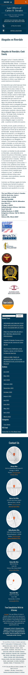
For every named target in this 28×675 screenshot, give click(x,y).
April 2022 (7, 412)
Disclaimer (7, 670)
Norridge (10, 657)
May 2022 (6, 408)
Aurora (11, 645)
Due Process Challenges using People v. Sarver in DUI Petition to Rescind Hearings (13, 351)
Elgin (4, 655)
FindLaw (22, 672)
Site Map (13, 670)
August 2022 (7, 396)
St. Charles (16, 661)
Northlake (17, 651)
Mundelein (6, 662)
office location (16, 31)
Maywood (12, 647)
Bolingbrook (8, 653)
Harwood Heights (20, 655)
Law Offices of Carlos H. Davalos (14, 9)
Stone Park (5, 651)
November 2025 (8, 388)
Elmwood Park (5, 649)
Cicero (21, 647)
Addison (6, 657)
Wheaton (22, 651)
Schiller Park (11, 651)
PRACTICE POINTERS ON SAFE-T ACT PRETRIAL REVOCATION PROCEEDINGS (13, 334)
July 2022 (6, 400)
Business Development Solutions (11, 672)
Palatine (3, 653)
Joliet (14, 657)
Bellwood (6, 647)
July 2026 (6, 372)
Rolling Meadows (20, 657)
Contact (6, 614)
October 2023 (8, 392)
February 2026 (8, 384)
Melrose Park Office (14, 506)
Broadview (11, 649)
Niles (18, 653)
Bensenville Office (14, 601)
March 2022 (7, 416)
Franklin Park (21, 645)
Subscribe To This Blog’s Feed (11, 432)
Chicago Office (14, 474)
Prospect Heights (6, 659)
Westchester (18, 662)
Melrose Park (6, 645)
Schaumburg (23, 653)
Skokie (4, 661)
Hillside (10, 662)
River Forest (18, 649)
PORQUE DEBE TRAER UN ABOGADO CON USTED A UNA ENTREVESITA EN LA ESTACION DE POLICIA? (14, 360)
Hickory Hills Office (14, 570)
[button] (26, 670)
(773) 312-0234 (16, 26)
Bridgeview (18, 659)
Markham (23, 659)
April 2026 (7, 380)
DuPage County (17, 644)
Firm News (7, 424)
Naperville (14, 653)
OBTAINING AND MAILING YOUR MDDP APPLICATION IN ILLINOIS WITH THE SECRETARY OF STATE (13, 325)
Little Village (13, 655)
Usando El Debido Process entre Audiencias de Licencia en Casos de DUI (13, 342)
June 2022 (6, 404)
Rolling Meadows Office (14, 538)
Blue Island (12, 659)
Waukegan (21, 661)
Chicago (17, 647)
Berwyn (7, 655)
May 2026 (6, 376)
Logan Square (10, 661)
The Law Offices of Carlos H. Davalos (15, 666)
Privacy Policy (19, 670)
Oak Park (15, 645)
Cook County (9, 644)
